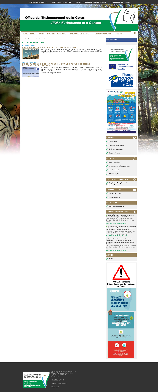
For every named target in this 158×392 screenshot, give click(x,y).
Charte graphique (114, 162)
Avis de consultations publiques (119, 166)
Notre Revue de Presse (116, 206)
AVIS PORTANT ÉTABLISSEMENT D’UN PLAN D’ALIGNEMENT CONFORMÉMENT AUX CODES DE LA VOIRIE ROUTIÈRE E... (120, 232)
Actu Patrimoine (41, 39)
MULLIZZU (51, 34)
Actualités (31, 39)
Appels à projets (113, 170)
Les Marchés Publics (115, 193)
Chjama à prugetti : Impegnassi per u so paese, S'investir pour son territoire (120, 216)
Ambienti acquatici (103, 34)
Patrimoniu (61, 34)
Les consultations (114, 197)
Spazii (41, 34)
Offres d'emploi (113, 174)
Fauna (25, 34)
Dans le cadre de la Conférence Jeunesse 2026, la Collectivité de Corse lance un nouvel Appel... (120, 220)
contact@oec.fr (62, 383)
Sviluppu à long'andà (79, 34)
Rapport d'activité (114, 153)
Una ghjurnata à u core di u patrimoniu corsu (49, 48)
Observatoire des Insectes (61, 2)
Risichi (119, 34)
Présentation (112, 141)
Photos (110, 258)
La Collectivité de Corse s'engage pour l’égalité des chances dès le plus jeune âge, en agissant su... (121, 247)
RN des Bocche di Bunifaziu (120, 2)
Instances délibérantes (116, 145)
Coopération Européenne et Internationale (116, 184)
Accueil (23, 39)
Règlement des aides (115, 149)
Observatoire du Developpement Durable (91, 2)
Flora (32, 34)
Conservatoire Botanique (37, 2)
